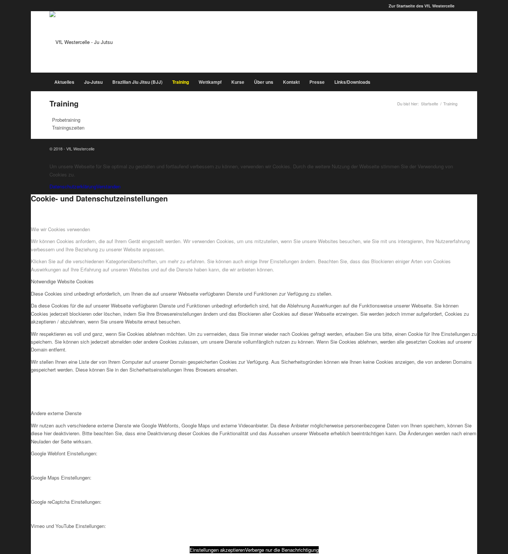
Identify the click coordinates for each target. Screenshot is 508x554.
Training (63, 103)
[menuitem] (419, 6)
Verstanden (108, 186)
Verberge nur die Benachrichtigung (282, 549)
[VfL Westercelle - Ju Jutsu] (81, 42)
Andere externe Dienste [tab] (56, 413)
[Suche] (454, 82)
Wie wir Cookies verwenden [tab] (60, 229)
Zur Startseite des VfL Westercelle (421, 6)
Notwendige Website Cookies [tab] (62, 281)
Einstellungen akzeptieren (217, 549)
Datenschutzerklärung (72, 186)
